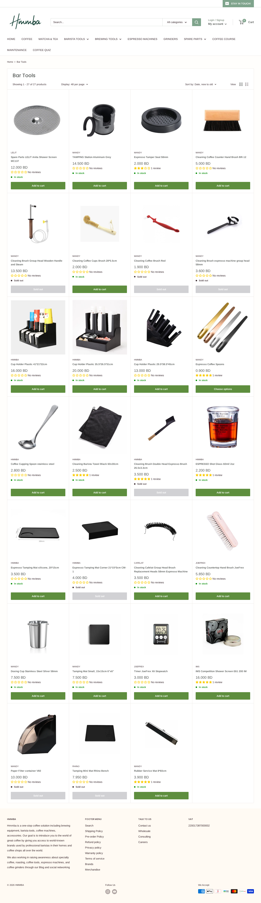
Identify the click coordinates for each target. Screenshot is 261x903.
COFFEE (26, 38)
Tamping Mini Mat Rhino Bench (90, 770)
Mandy (76, 152)
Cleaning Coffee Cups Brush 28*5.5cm (94, 260)
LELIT (14, 152)
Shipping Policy (94, 831)
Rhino (75, 766)
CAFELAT (138, 563)
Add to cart (38, 185)
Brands (89, 864)
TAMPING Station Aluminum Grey (91, 157)
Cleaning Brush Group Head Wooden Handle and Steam (36, 262)
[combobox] (106, 22)
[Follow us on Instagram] (107, 891)
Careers (143, 842)
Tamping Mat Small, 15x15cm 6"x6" (93, 671)
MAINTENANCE (17, 49)
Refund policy (93, 842)
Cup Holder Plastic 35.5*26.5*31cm (92, 364)
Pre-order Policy (94, 836)
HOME (11, 38)
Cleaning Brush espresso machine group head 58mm (222, 262)
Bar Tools (21, 62)
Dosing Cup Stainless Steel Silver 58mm (34, 671)
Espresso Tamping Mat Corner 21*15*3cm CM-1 (99, 569)
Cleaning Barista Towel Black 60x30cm (95, 464)
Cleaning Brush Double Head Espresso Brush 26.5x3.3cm (160, 466)
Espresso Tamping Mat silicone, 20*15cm (35, 567)
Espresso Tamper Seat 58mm (151, 157)
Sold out (38, 289)
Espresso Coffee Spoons (210, 364)
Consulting (144, 836)
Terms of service (94, 858)
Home (10, 62)
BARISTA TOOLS (74, 38)
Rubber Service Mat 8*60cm (150, 770)
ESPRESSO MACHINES (142, 38)
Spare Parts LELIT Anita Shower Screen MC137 (34, 159)
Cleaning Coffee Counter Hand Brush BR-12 (221, 157)
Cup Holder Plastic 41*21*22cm (29, 364)
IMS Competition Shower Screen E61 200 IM (221, 671)
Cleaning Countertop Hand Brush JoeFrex (220, 567)
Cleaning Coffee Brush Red (149, 260)
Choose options (223, 389)
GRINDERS (171, 38)
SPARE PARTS (193, 38)
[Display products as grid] (241, 84)
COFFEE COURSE (223, 38)
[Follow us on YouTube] (114, 891)
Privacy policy (93, 847)
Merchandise (92, 869)
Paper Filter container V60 (26, 770)
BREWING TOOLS (106, 38)
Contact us (144, 825)
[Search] (196, 22)
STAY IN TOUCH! (241, 3)
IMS (197, 666)
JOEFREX (200, 563)
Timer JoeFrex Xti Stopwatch (151, 671)
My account (216, 23)
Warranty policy (94, 853)
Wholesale (144, 831)
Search (89, 825)
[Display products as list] (246, 84)
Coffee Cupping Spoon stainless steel (32, 464)
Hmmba (15, 360)
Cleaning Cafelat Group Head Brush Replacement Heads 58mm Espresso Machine (161, 569)
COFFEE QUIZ (42, 49)
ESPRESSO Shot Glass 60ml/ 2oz (215, 464)
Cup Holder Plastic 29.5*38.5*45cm (154, 364)
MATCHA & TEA (48, 38)
